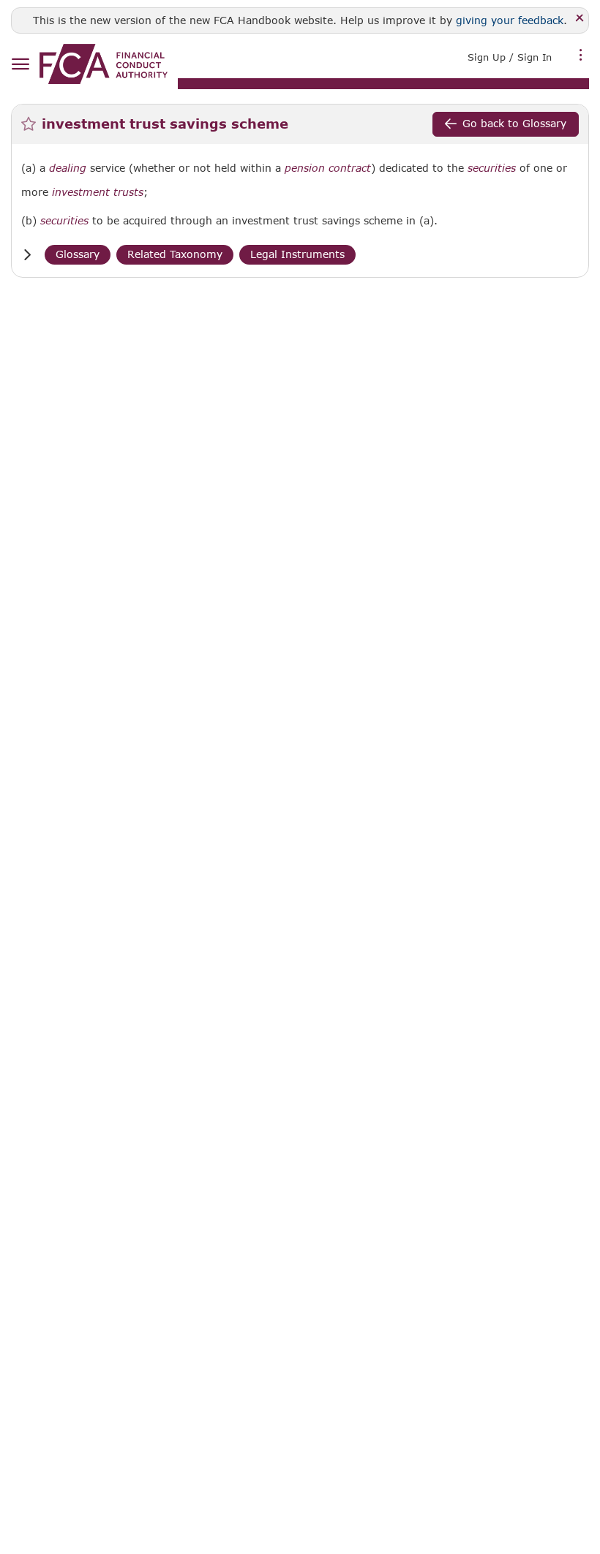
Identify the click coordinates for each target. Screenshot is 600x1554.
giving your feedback (509, 20)
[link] (103, 64)
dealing (67, 168)
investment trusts (97, 192)
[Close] (580, 18)
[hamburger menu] (20, 65)
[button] (27, 255)
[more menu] (581, 55)
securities (492, 168)
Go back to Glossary (514, 123)
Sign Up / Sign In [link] (510, 57)
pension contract (328, 168)
